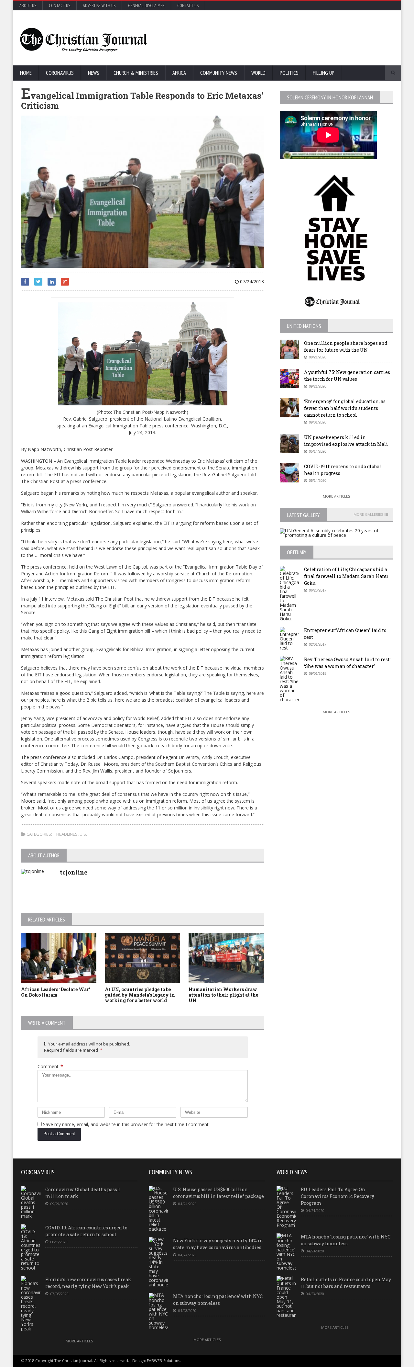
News (93, 72)
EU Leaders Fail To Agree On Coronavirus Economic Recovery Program (337, 1196)
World (258, 72)
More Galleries (368, 514)
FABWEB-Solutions (163, 1360)
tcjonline (73, 872)
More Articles (336, 496)
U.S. (83, 834)
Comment (50, 1066)
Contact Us (59, 5)
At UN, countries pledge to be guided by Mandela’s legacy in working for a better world (140, 994)
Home (26, 72)
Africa (179, 72)
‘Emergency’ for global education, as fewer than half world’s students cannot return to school (345, 408)
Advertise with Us (99, 5)
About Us (27, 5)
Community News (218, 72)
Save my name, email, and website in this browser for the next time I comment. (126, 1124)
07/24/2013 (251, 281)
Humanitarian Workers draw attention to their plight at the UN (223, 994)
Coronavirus (60, 72)
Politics (289, 72)
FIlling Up (323, 72)
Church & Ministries (136, 72)
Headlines (67, 834)
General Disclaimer (146, 5)
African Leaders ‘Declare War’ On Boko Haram (55, 992)
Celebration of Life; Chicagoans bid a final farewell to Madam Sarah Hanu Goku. (346, 576)
